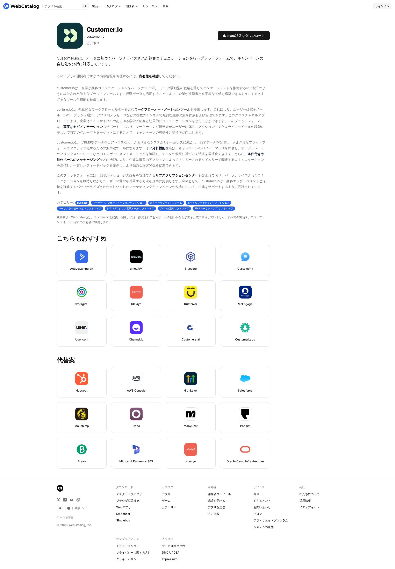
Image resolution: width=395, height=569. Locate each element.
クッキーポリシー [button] (127, 559)
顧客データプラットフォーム (166, 202)
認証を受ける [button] (216, 500)
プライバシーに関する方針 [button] (133, 552)
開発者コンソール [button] (219, 494)
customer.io (95, 36)
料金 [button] (256, 494)
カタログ (112, 6)
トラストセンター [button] (127, 546)
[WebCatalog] (60, 488)
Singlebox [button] (123, 520)
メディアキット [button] (309, 507)
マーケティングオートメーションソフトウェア (119, 202)
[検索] (85, 6)
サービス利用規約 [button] (173, 546)
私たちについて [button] (309, 494)
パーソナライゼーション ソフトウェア (80, 208)
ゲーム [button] (166, 500)
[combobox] (76, 508)
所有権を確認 (149, 76)
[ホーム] (21, 6)
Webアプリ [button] (123, 507)
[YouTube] (71, 499)
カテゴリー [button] (169, 507)
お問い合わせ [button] (262, 507)
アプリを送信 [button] (216, 507)
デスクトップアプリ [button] (129, 494)
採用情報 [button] (305, 500)
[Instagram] (78, 499)
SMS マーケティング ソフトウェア (213, 208)
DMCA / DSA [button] (170, 552)
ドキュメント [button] (262, 500)
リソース (148, 6)
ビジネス (93, 43)
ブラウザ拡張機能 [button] (127, 500)
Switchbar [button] (123, 513)
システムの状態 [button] (263, 527)
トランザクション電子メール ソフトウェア (130, 208)
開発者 (130, 6)
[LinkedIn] (65, 499)
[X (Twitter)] (58, 499)
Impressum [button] (169, 559)
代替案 (66, 360)
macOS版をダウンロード (246, 36)
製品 (95, 6)
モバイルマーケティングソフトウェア (208, 202)
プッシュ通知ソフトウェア (174, 208)
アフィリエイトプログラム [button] (270, 520)
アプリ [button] (166, 494)
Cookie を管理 (65, 517)
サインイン (382, 6)
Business (82, 202)
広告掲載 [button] (213, 513)
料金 (165, 6)
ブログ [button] (257, 513)
